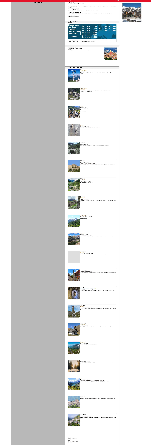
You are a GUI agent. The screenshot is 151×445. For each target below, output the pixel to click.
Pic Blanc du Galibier (83, 360)
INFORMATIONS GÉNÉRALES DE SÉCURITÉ (73, 16)
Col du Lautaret (82, 324)
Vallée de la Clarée (83, 215)
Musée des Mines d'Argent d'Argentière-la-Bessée (88, 288)
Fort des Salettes (83, 161)
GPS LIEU (74, 15)
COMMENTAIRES (70, 15)
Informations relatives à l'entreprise (72, 438)
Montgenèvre (82, 233)
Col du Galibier (82, 342)
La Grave (81, 415)
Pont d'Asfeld (82, 179)
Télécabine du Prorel (83, 70)
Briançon (81, 106)
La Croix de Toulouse (83, 88)
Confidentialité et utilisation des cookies (73, 441)
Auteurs (69, 437)
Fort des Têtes (82, 197)
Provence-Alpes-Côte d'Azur (72, 47)
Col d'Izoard (82, 306)
